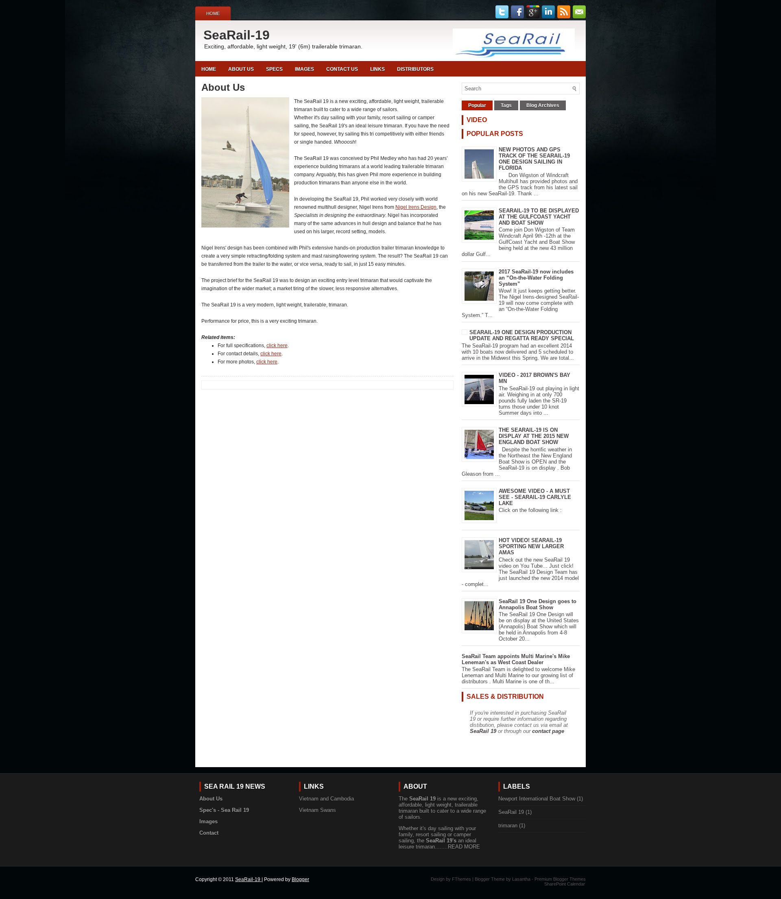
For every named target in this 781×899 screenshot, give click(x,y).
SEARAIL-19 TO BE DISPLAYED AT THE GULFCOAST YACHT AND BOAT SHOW (539, 217)
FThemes (461, 879)
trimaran (507, 825)
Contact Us (342, 69)
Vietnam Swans (317, 810)
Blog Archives (542, 105)
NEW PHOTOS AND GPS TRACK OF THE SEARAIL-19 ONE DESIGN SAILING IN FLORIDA (534, 159)
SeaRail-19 (236, 35)
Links (377, 69)
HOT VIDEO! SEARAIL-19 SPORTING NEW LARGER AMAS (531, 546)
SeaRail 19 (483, 731)
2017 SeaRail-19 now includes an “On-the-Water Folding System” (536, 278)
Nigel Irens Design (415, 207)
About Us (241, 69)
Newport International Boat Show (536, 799)
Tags (506, 105)
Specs (274, 69)
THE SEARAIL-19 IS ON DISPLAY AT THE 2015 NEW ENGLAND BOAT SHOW (534, 436)
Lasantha (521, 879)
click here (277, 345)
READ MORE (464, 847)
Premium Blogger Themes (560, 879)
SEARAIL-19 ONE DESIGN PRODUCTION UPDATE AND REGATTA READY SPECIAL (521, 335)
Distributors (415, 69)
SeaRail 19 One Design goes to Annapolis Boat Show (537, 604)
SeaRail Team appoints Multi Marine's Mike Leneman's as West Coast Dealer (516, 659)
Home (213, 13)
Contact (208, 833)
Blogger (300, 879)
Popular (477, 105)
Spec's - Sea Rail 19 (224, 810)
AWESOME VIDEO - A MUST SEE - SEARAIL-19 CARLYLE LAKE (535, 497)
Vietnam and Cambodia (326, 799)
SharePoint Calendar (564, 884)
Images (304, 69)
